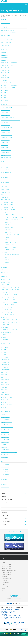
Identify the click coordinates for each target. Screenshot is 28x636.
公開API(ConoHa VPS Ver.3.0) (14, 8)
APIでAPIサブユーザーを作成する (8, 30)
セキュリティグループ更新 (6, 312)
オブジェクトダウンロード (6, 424)
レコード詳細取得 (5, 487)
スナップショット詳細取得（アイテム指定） (10, 120)
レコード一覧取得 (5, 477)
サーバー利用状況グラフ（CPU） (8, 244)
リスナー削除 (4, 389)
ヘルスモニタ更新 (5, 367)
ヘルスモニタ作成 (5, 362)
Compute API (4, 186)
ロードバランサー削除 (5, 399)
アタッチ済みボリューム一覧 (7, 207)
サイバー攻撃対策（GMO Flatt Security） (8, 617)
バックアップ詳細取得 (5, 130)
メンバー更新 (4, 377)
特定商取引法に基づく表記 (6, 578)
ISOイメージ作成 (4, 167)
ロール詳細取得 (4, 100)
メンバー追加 (4, 382)
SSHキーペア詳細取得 (5, 199)
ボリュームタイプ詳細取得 (6, 137)
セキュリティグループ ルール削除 (8, 299)
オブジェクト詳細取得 (5, 439)
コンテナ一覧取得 (5, 442)
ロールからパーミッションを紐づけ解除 (9, 85)
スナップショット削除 (5, 112)
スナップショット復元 (5, 115)
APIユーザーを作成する (6, 42)
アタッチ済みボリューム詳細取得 (8, 209)
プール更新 (3, 354)
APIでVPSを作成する (5, 35)
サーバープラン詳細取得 (6, 229)
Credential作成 (4, 55)
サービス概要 (4, 592)
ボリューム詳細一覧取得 (6, 150)
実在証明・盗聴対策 (4, 614)
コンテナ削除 (4, 447)
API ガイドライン (5, 19)
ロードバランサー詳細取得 (6, 404)
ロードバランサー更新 (5, 402)
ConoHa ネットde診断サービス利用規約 (9, 570)
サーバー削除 (4, 252)
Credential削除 (4, 57)
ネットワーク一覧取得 (5, 317)
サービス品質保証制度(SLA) (6, 582)
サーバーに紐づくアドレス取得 (7, 214)
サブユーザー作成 (5, 70)
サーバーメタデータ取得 (6, 232)
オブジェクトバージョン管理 (7, 427)
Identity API (4, 49)
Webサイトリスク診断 (12, 611)
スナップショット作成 (5, 110)
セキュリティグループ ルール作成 (8, 297)
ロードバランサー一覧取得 (6, 397)
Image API (3, 161)
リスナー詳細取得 (5, 394)
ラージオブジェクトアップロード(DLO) (9, 452)
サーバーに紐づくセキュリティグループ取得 (10, 219)
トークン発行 (4, 80)
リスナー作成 (4, 387)
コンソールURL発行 (5, 212)
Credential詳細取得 (5, 60)
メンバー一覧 (4, 372)
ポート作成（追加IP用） (6, 332)
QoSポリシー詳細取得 (5, 282)
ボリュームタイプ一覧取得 (6, 135)
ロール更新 (3, 97)
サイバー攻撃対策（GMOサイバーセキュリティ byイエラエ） (11, 615)
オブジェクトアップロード (6, 422)
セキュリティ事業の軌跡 (5, 618)
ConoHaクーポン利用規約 (6, 568)
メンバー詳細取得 (5, 379)
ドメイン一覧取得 (5, 464)
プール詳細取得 (4, 357)
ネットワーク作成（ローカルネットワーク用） (10, 319)
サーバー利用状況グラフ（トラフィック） (10, 249)
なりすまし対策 (18, 617)
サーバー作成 (4, 239)
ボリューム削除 (4, 145)
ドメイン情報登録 (5, 472)
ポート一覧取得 (4, 327)
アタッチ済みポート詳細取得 (7, 204)
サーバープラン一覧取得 (6, 222)
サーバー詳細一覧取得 (5, 259)
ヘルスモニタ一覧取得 (5, 359)
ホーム (2, 8)
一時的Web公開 (4, 457)
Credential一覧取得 (5, 52)
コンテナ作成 (4, 444)
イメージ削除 (4, 180)
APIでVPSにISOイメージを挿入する (8, 32)
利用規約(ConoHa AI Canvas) (7, 572)
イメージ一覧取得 (5, 170)
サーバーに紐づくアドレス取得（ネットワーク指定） (12, 217)
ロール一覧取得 (4, 90)
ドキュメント (4, 4)
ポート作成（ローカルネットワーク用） (9, 329)
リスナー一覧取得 (5, 384)
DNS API (3, 461)
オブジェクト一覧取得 (5, 429)
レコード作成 (4, 479)
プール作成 (3, 349)
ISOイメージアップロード (6, 165)
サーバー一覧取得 (5, 237)
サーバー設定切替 (5, 257)
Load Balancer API (5, 344)
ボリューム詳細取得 (5, 152)
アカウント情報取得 (5, 419)
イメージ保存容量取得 (5, 175)
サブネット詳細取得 (5, 292)
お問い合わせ (4, 584)
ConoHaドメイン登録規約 (6, 564)
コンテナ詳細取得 (5, 449)
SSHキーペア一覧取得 (5, 192)
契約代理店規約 (4, 576)
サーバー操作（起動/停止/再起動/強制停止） (10, 254)
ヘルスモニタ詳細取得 (5, 369)
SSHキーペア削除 (4, 197)
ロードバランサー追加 (5, 407)
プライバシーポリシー (6, 586)
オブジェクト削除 (5, 432)
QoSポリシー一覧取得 (5, 279)
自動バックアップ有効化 (6, 155)
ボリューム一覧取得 (5, 140)
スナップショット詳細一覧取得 (7, 117)
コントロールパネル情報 (7, 39)
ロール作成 (3, 92)
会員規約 (3, 562)
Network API (4, 276)
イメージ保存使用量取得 (6, 172)
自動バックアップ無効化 (6, 157)
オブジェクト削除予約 (5, 434)
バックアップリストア (5, 122)
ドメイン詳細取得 (5, 474)
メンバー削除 (4, 374)
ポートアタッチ (4, 265)
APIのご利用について (5, 23)
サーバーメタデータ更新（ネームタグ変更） (10, 234)
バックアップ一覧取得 (5, 125)
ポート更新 (3, 337)
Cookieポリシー (4, 588)
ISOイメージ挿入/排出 (5, 189)
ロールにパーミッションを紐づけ (8, 87)
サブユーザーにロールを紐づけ (7, 65)
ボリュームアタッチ (5, 269)
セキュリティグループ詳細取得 (7, 314)
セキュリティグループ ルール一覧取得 (9, 294)
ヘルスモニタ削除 (5, 364)
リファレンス (7, 8)
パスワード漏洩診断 (4, 611)
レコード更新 (4, 484)
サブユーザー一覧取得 (5, 67)
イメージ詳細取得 (5, 182)
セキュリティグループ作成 (6, 307)
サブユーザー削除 (5, 72)
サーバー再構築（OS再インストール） (9, 242)
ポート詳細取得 (4, 339)
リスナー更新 (4, 392)
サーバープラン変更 (5, 224)
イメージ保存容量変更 (5, 177)
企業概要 (3, 590)
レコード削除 (4, 482)
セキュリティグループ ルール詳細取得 (9, 302)
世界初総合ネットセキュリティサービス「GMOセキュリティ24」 (12, 609)
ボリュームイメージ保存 (6, 132)
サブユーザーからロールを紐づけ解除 (9, 62)
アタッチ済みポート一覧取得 (7, 202)
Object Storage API (5, 411)
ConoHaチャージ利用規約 (6, 566)
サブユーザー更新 (5, 75)
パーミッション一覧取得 (6, 82)
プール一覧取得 (4, 347)
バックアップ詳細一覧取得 (6, 127)
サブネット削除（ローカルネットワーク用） (10, 289)
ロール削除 (3, 95)
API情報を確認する (5, 45)
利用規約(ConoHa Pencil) (6, 574)
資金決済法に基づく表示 (6, 580)
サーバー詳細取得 (5, 262)
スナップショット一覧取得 (6, 107)
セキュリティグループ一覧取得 (7, 304)
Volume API (4, 104)
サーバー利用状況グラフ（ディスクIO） (9, 247)
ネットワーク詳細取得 (5, 324)
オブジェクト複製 (5, 437)
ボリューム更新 (4, 147)
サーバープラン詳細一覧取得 (7, 227)
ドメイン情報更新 (5, 469)
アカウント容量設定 (5, 417)
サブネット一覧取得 (5, 284)
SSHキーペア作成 (4, 194)
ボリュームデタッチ (5, 272)
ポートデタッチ (4, 267)
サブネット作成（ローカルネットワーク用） (10, 287)
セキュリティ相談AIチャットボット (7, 612)
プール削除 (3, 352)
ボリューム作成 (4, 142)
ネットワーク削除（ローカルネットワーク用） (10, 322)
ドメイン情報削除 (5, 467)
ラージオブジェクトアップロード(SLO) (9, 454)
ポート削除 (3, 334)
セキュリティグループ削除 (6, 309)
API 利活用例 (4, 27)
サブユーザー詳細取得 (5, 77)
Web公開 (3, 414)
